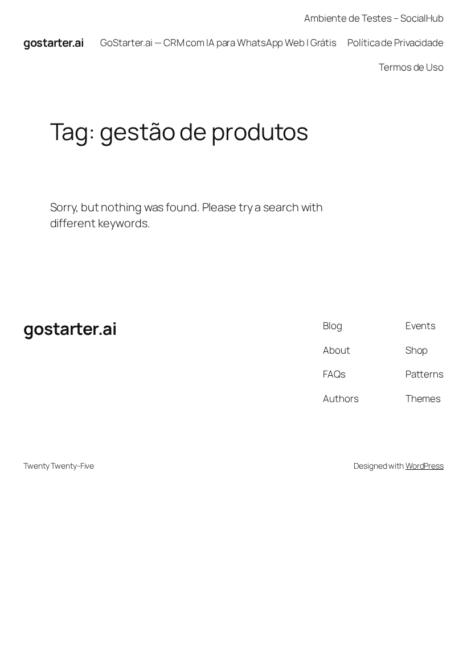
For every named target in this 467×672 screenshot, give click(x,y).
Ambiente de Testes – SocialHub (374, 17)
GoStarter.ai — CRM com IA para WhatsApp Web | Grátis (218, 42)
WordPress (424, 465)
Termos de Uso (411, 66)
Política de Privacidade (395, 42)
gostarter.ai (53, 42)
